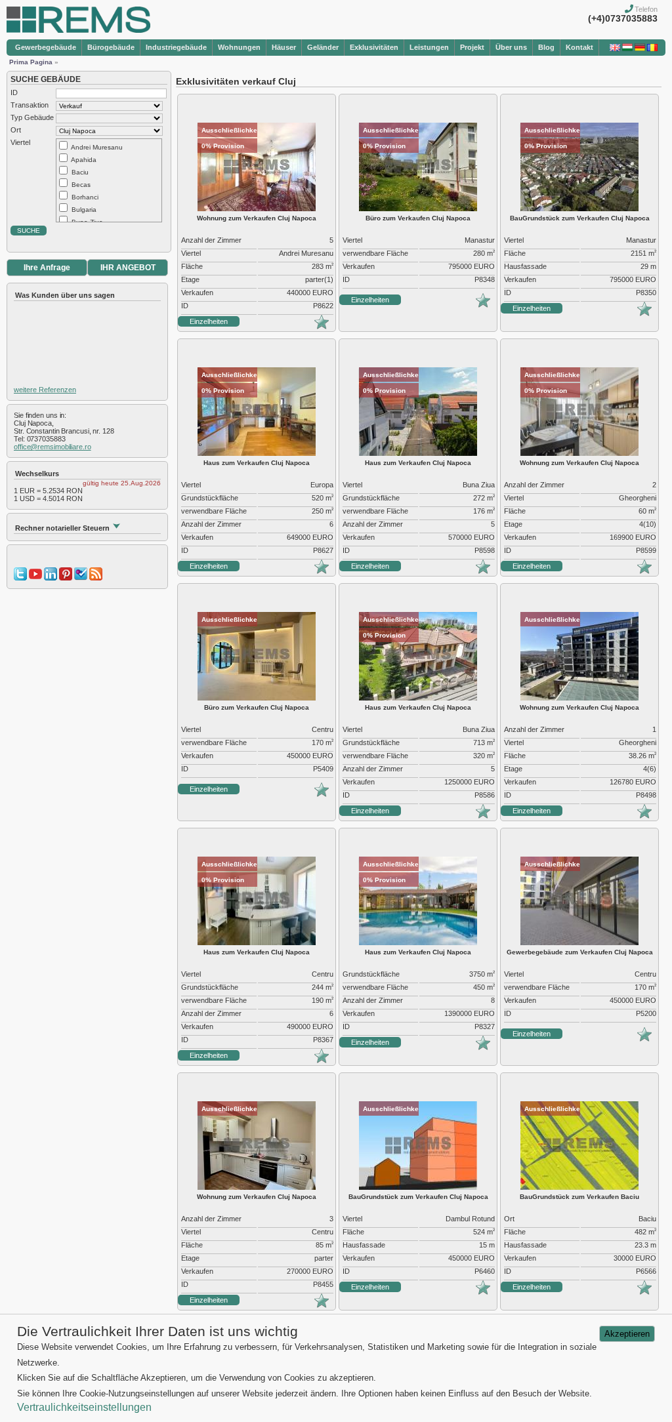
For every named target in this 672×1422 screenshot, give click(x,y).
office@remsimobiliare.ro (52, 447)
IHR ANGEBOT (128, 267)
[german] (640, 48)
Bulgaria (84, 209)
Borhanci (85, 197)
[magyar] (627, 48)
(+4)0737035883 (623, 18)
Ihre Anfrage (47, 267)
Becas (81, 184)
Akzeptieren (627, 1334)
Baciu (80, 172)
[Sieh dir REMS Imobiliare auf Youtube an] (35, 578)
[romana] (652, 48)
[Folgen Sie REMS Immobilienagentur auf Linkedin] (50, 578)
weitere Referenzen (45, 390)
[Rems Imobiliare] (78, 30)
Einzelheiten (209, 321)
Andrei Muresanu (97, 147)
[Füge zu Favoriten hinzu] (321, 327)
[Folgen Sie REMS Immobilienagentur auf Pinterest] (65, 578)
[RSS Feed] (95, 578)
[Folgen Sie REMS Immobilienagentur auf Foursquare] (80, 578)
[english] (615, 48)
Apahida (83, 159)
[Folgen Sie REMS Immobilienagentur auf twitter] (20, 578)
